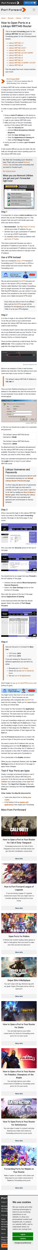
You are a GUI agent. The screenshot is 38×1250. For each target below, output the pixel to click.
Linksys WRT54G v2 (16, 45)
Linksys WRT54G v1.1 (16, 43)
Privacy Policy (6, 1240)
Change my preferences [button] (22, 1243)
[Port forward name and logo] (10, 3)
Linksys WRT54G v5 (16, 60)
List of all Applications (23, 676)
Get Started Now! (9, 171)
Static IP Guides (13, 239)
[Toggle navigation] (34, 10)
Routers (10, 18)
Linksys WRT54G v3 (16, 55)
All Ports (4, 1227)
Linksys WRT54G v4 (16, 58)
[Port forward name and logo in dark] (13, 9)
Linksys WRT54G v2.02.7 (17, 48)
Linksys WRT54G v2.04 (17, 50)
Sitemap (4, 1215)
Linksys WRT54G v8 (16, 65)
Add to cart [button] (29, 3)
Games (3, 1229)
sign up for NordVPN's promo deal (24, 683)
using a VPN (21, 261)
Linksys (18, 18)
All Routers (5, 1224)
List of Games (23, 668)
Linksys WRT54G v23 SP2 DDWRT (21, 53)
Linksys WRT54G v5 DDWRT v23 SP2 (22, 63)
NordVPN (22, 281)
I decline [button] (23, 1238)
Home (3, 18)
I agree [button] (22, 1234)
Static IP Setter (29, 227)
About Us (4, 1237)
